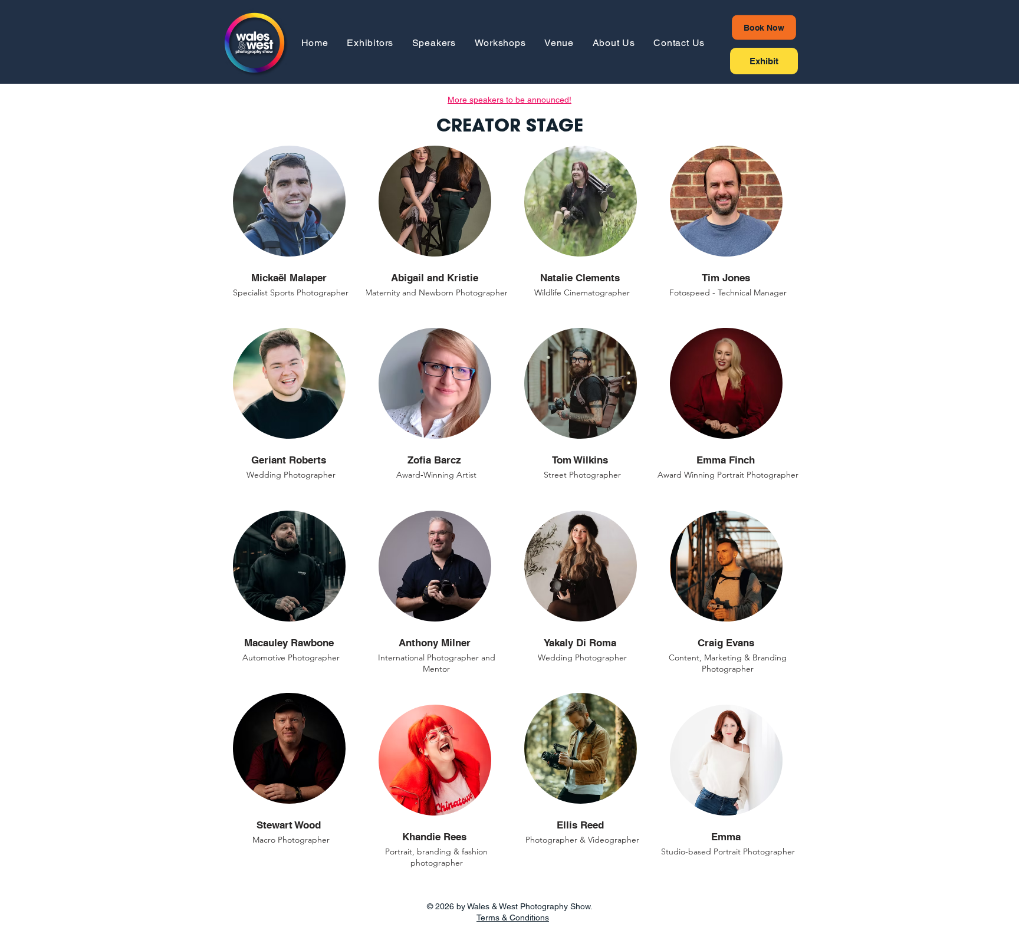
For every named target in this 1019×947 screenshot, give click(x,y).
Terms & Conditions (512, 917)
